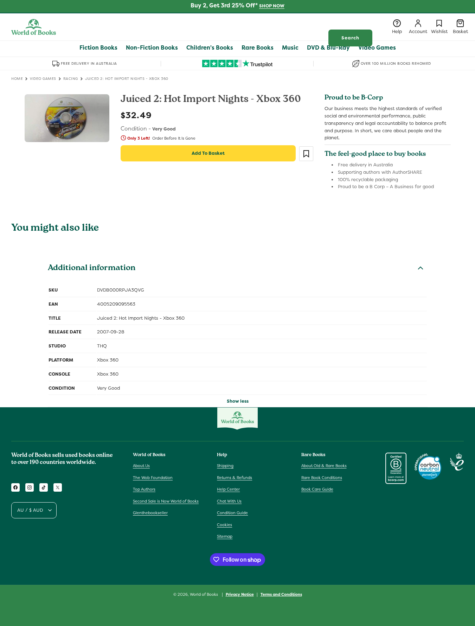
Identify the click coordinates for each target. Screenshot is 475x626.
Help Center (228, 489)
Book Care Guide (317, 489)
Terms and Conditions (281, 594)
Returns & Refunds (234, 477)
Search (350, 37)
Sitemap (224, 536)
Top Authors (144, 489)
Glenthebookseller (150, 513)
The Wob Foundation (153, 477)
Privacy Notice (240, 594)
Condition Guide (232, 513)
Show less (238, 401)
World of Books (204, 594)
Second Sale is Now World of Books (166, 501)
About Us (141, 466)
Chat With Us (229, 501)
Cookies (224, 525)
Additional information (91, 269)
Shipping (225, 466)
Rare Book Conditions (321, 477)
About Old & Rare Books (324, 466)
